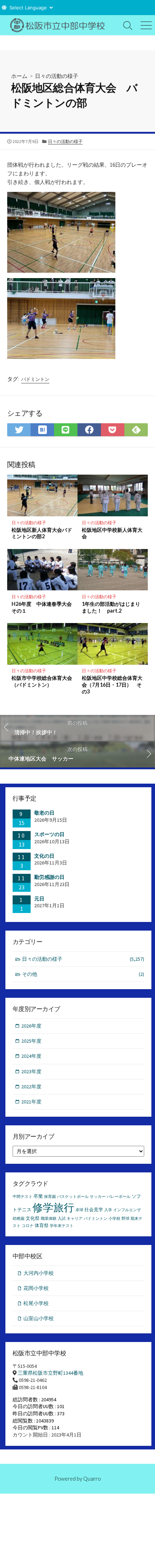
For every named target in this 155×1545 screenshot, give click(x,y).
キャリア (75, 1218)
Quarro (92, 1478)
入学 (108, 1210)
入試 (62, 1218)
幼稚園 (19, 1218)
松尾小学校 (36, 1303)
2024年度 (31, 1056)
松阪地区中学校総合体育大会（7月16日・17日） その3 (112, 685)
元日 (39, 898)
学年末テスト (62, 1225)
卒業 (38, 1196)
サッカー (98, 1196)
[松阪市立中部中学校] (59, 25)
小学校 (114, 1218)
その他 (83, 974)
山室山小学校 (38, 1318)
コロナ (28, 1225)
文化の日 (44, 856)
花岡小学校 (36, 1288)
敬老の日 (44, 813)
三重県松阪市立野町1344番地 (50, 1373)
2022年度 (31, 1086)
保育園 (50, 1196)
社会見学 (93, 1209)
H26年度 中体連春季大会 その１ (43, 607)
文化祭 (33, 1218)
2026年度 (31, 1026)
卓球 (79, 1210)
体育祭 (42, 1225)
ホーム (19, 76)
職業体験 (49, 1218)
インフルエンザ (127, 1210)
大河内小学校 (38, 1273)
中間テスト (22, 1196)
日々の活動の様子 (56, 76)
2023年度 (31, 1071)
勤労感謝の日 (49, 877)
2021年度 (31, 1101)
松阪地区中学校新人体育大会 (112, 533)
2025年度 (31, 1041)
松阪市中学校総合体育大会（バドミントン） (42, 681)
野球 (125, 1218)
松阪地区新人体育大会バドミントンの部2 (42, 533)
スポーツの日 (49, 834)
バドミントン (35, 379)
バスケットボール (73, 1196)
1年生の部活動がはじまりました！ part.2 (111, 607)
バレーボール (118, 1196)
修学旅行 (53, 1207)
